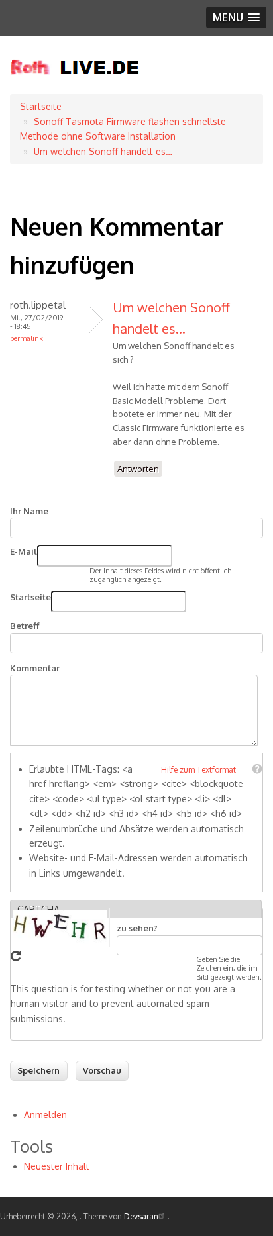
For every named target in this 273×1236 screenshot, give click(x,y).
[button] (236, 17)
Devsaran (141, 1216)
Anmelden (45, 1114)
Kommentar (35, 668)
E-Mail (23, 551)
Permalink (26, 338)
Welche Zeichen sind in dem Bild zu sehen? (186, 921)
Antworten (138, 468)
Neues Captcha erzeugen (16, 956)
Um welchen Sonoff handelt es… (103, 151)
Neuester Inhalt (56, 1166)
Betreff (24, 625)
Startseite (41, 106)
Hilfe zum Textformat (198, 770)
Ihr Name (29, 511)
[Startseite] (75, 86)
